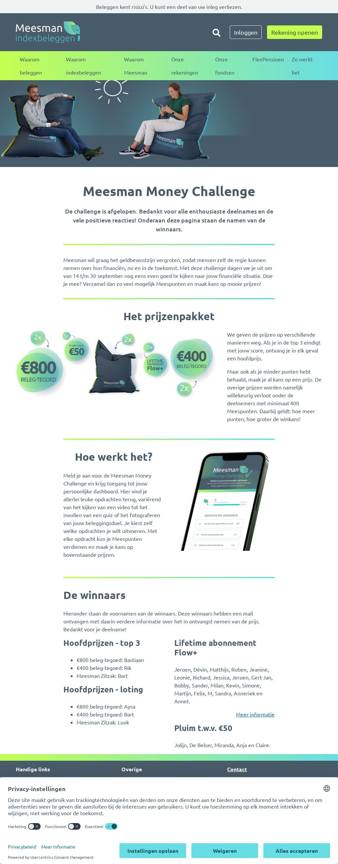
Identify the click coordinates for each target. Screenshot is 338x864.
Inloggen (245, 32)
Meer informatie (255, 714)
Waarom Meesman (135, 66)
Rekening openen (294, 32)
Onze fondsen (224, 66)
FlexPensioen (268, 59)
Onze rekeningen (184, 66)
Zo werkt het (302, 66)
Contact (237, 769)
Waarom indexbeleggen (83, 66)
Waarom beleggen (31, 66)
